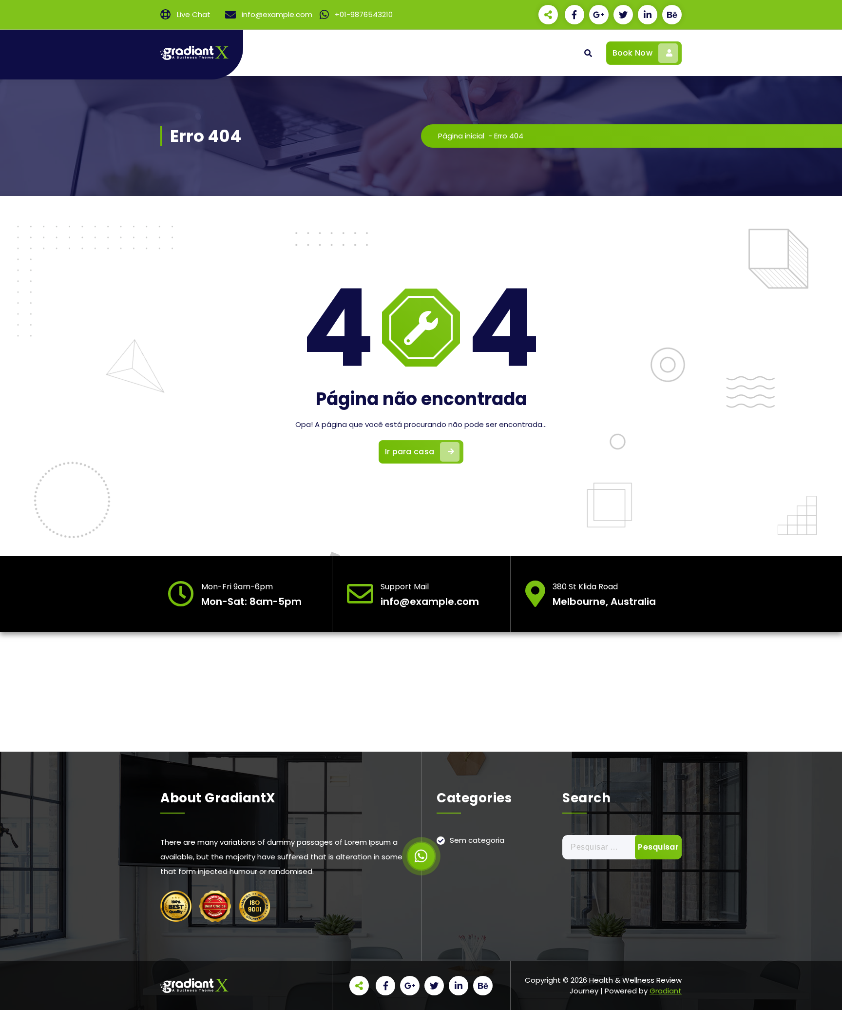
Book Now (632, 52)
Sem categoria (477, 840)
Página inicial (461, 136)
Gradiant (666, 991)
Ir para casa (410, 451)
